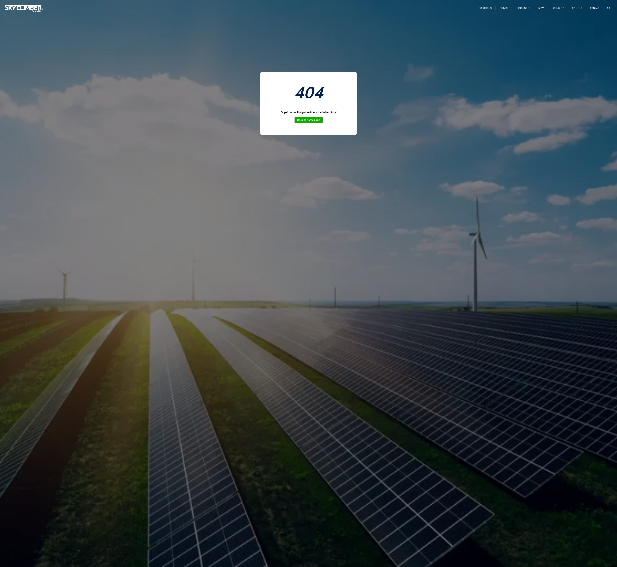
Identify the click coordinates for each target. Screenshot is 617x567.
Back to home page (308, 120)
